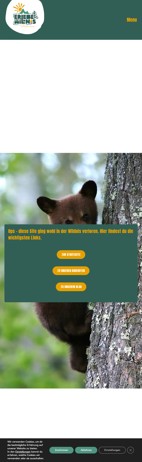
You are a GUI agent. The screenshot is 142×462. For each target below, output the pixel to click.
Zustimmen (61, 450)
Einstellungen (23, 451)
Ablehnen (86, 450)
